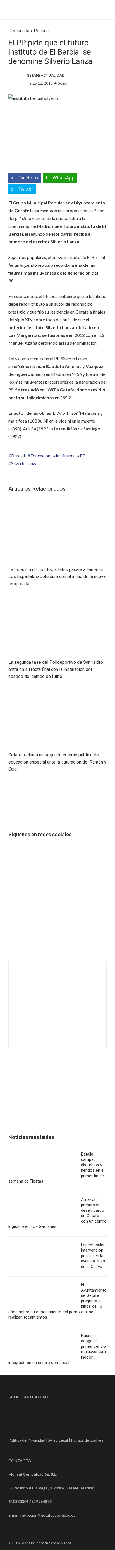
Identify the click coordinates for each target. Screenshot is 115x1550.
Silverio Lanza (24, 463)
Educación (40, 455)
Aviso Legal (58, 1440)
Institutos (65, 455)
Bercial (18, 455)
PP (82, 455)
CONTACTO (19, 1460)
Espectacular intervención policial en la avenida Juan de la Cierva (93, 1255)
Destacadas (20, 30)
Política (41, 30)
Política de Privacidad (26, 1440)
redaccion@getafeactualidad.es (47, 1515)
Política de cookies (87, 1440)
